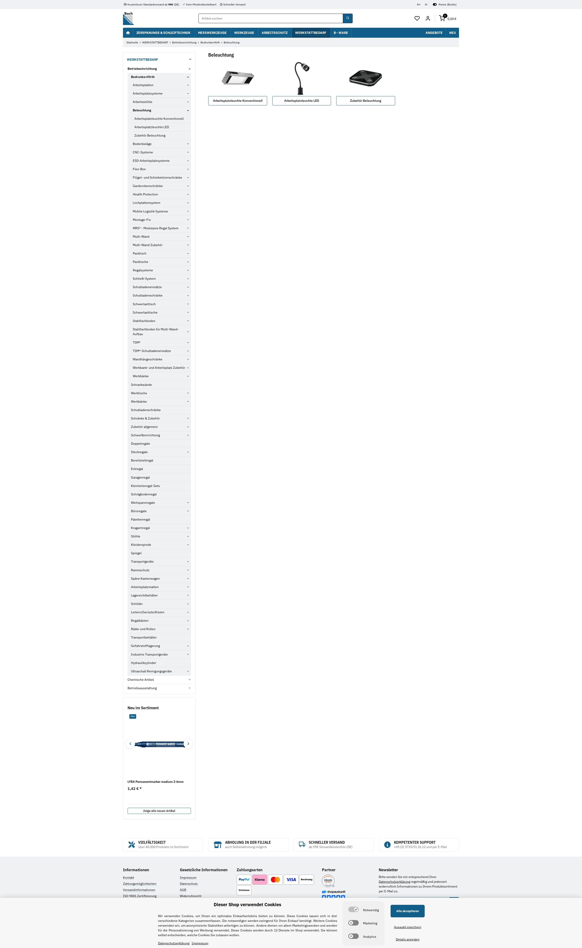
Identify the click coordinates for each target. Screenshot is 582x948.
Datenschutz (189, 884)
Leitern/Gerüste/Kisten (147, 612)
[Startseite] (128, 33)
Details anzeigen (407, 939)
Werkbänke (141, 376)
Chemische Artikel (141, 680)
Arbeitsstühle (142, 102)
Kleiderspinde (141, 545)
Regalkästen (139, 621)
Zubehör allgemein (144, 427)
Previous (130, 743)
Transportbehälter (144, 637)
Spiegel (136, 553)
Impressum (188, 878)
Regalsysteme (143, 270)
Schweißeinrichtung (145, 435)
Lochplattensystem (146, 203)
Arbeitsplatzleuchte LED (301, 101)
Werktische (139, 393)
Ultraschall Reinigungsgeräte (151, 671)
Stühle (135, 536)
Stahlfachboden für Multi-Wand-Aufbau (156, 331)
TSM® (136, 342)
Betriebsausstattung (142, 688)
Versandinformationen (139, 890)
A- (426, 4)
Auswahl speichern (407, 927)
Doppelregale (140, 444)
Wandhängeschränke (147, 359)
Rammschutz (140, 570)
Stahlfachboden (144, 321)
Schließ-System (144, 279)
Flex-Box (139, 169)
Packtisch (139, 253)
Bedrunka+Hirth (143, 77)
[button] (417, 18)
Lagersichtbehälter (144, 595)
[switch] (353, 909)
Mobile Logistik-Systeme (150, 211)
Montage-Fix (142, 220)
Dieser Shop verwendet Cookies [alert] (247, 904)
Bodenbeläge (142, 144)
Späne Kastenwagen (145, 578)
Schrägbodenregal (144, 494)
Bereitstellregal (142, 460)
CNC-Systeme (143, 152)
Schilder (137, 604)
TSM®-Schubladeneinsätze (152, 351)
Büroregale (139, 511)
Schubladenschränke (148, 295)
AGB (183, 890)
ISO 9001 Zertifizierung (139, 896)
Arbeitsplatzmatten (145, 587)
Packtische (140, 262)
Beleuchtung (142, 110)
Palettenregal (140, 519)
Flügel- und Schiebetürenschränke (157, 177)
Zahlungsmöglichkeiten (139, 884)
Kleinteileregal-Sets (145, 486)
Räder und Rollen (143, 629)
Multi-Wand (141, 237)
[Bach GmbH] (128, 18)
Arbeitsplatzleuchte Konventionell (238, 101)
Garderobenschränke (148, 186)
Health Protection (145, 194)
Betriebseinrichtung (142, 69)
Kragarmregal (140, 528)
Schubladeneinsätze (147, 287)
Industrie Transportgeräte (149, 654)
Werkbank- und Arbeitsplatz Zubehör (159, 368)
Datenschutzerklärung (394, 882)
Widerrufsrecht (190, 896)
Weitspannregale (143, 503)
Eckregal (137, 469)
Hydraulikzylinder (143, 663)
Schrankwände (141, 385)
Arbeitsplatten (143, 85)
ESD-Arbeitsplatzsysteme (151, 161)
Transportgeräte (142, 561)
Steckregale (139, 452)
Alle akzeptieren (407, 911)
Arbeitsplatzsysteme (148, 93)
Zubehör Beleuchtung (365, 101)
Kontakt (128, 878)
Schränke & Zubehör (145, 418)
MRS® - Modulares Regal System (155, 228)
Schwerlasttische (145, 312)
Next (187, 743)
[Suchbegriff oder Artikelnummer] (347, 18)
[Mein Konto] (427, 18)
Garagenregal (140, 477)
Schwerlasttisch (144, 304)
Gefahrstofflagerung (145, 646)
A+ (419, 4)
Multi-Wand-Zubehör (148, 245)
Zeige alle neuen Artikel (159, 811)
